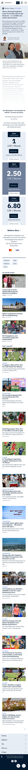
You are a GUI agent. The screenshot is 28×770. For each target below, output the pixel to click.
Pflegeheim (6, 263)
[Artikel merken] (18, 766)
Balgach (12, 8)
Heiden (3, 317)
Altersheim (6, 260)
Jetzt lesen (14, 185)
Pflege (14, 260)
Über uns (4, 748)
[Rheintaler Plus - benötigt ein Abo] (3, 8)
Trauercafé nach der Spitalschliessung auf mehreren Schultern (10, 291)
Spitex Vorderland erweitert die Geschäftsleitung (12, 314)
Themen (4, 735)
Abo (18, 2)
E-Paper (4, 752)
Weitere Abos (13, 230)
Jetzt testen (13, 151)
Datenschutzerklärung (18, 757)
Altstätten (7, 8)
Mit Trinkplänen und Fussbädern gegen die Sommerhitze (10, 337)
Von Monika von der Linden (13, 37)
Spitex (14, 263)
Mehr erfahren (14, 159)
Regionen (4, 740)
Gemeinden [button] (8, 2)
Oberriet (4, 341)
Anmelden (14, 119)
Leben (5, 266)
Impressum (9, 757)
